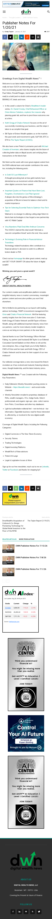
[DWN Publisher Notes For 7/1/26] (8, 572)
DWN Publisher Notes (30, 18)
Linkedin (45, 467)
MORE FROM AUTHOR (26, 539)
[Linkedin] (19, 911)
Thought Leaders (15, 18)
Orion (4, 314)
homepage (18, 258)
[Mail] (26, 911)
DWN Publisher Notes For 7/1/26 (31, 569)
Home (4, 18)
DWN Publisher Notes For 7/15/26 (31, 546)
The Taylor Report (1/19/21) (21, 140)
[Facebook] (13, 911)
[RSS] (32, 911)
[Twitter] (39, 911)
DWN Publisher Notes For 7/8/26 (31, 557)
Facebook (14, 470)
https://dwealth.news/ (21, 387)
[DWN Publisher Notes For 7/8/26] (8, 560)
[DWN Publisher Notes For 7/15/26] (8, 548)
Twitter (5, 470)
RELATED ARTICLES (9, 539)
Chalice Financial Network (21, 314)
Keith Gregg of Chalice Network (17, 123)
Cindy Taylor (9, 31)
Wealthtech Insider (38, 106)
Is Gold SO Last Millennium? (16, 175)
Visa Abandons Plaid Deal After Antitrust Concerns (25, 227)
